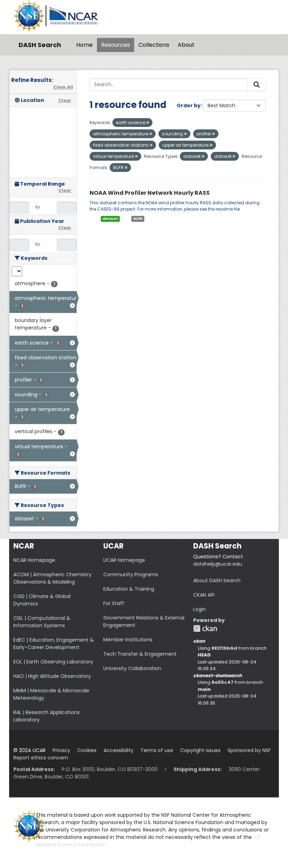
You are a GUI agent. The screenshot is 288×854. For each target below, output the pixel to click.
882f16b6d (224, 648)
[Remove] (147, 123)
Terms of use (156, 750)
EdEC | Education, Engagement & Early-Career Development (53, 643)
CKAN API (204, 594)
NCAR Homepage (34, 560)
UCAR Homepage (124, 560)
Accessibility (118, 750)
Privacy (61, 750)
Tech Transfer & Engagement (140, 653)
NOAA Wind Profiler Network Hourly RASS (150, 193)
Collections (153, 45)
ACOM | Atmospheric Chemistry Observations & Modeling (52, 578)
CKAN (205, 628)
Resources (115, 45)
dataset (110, 219)
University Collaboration (132, 668)
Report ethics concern (40, 757)
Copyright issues (200, 750)
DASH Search (40, 44)
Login (199, 609)
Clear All (63, 87)
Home (84, 45)
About (186, 45)
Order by (189, 105)
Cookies (87, 750)
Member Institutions (127, 639)
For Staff (113, 603)
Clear (64, 100)
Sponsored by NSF (249, 750)
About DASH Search (217, 580)
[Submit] (257, 84)
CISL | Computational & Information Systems (41, 622)
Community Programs (130, 574)
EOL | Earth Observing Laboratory (53, 661)
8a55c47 (222, 682)
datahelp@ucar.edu (217, 563)
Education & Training (128, 588)
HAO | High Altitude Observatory (52, 676)
